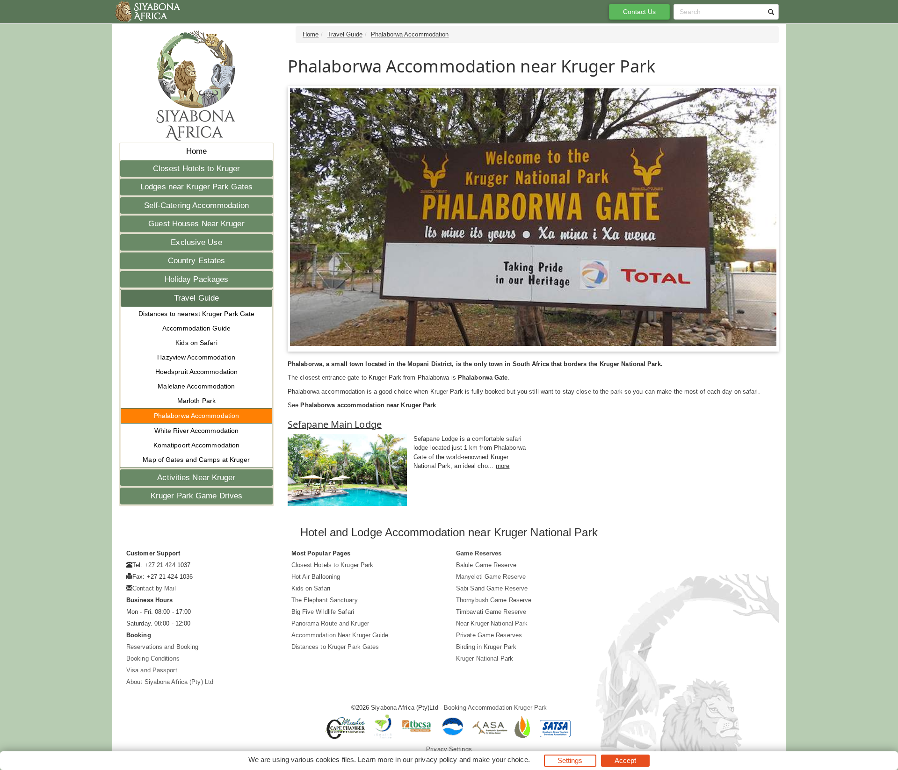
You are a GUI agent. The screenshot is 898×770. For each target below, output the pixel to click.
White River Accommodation (196, 430)
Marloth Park (196, 400)
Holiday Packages (197, 279)
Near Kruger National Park (492, 623)
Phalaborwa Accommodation (196, 415)
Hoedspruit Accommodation (196, 371)
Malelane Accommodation (196, 386)
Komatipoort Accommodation (196, 445)
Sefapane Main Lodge (335, 424)
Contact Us (639, 11)
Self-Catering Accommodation (196, 205)
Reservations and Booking (162, 646)
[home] (147, 11)
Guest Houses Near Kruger (196, 223)
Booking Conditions (153, 658)
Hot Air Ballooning (315, 576)
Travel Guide (196, 298)
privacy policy (435, 759)
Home (196, 151)
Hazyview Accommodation (196, 357)
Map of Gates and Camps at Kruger (196, 459)
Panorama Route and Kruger (330, 623)
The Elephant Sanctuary (324, 600)
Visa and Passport (151, 670)
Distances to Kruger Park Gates (335, 646)
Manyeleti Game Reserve (491, 576)
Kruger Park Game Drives (196, 495)
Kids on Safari (196, 342)
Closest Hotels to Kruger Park (332, 565)
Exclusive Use (196, 242)
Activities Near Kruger (196, 477)
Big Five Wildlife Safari (322, 611)
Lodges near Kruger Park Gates (196, 186)
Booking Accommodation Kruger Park (495, 707)
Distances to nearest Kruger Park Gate (196, 313)
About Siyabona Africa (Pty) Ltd (169, 681)
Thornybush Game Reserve (493, 600)
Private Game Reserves (489, 635)
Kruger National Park (484, 658)
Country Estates (196, 260)
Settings (570, 760)
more (502, 465)
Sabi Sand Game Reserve (492, 588)
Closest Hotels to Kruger (196, 168)
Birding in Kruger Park (486, 646)
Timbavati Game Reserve (491, 611)
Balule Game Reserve (486, 565)
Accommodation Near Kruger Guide (340, 635)
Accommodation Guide (196, 328)
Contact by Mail (154, 588)
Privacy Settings (449, 749)
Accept (626, 760)
